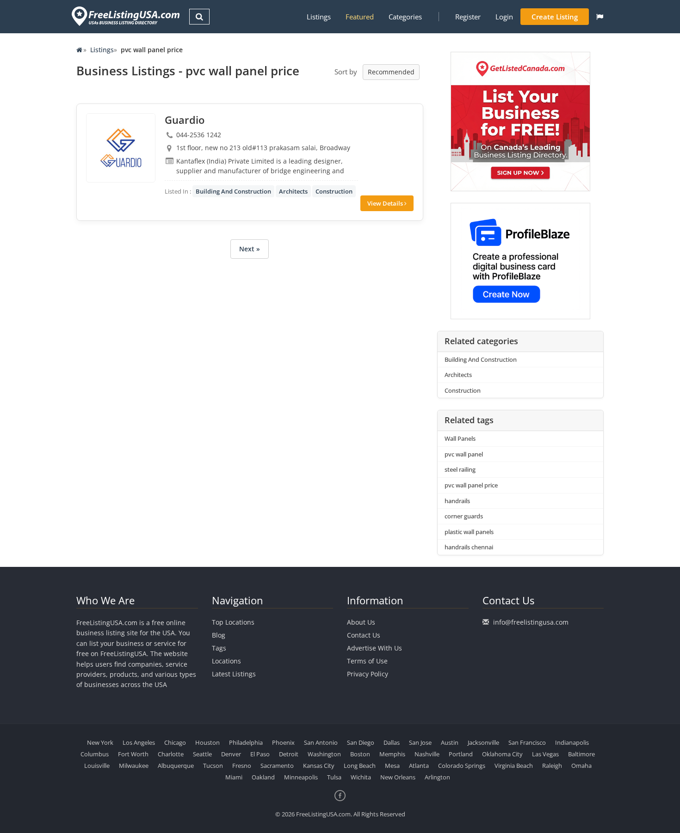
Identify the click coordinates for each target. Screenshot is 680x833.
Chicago (175, 742)
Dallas (391, 742)
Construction (333, 191)
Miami (233, 777)
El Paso (260, 754)
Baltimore (581, 754)
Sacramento (277, 765)
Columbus (94, 754)
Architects (293, 191)
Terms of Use (367, 661)
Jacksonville (483, 742)
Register (468, 16)
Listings (319, 16)
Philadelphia (246, 742)
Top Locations (233, 622)
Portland (461, 754)
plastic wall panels (469, 532)
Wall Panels (460, 438)
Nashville (426, 754)
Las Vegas (545, 754)
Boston (360, 754)
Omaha (581, 765)
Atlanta (419, 765)
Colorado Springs (461, 765)
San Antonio (321, 742)
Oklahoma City (502, 754)
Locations (226, 661)
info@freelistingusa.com (531, 622)
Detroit (288, 754)
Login (504, 16)
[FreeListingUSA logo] (124, 16)
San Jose (420, 742)
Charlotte (171, 754)
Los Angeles (139, 742)
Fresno (241, 765)
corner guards (464, 516)
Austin (449, 742)
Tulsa (334, 777)
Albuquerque (176, 765)
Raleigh (552, 765)
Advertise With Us (374, 648)
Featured (360, 16)
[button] (600, 16)
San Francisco (527, 742)
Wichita (361, 777)
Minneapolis (301, 777)
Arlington (437, 777)
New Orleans (397, 777)
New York (100, 742)
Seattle (202, 754)
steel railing (460, 469)
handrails (457, 501)
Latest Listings (234, 673)
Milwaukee (133, 765)
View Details (385, 203)
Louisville (97, 765)
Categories (405, 16)
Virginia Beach (514, 765)
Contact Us (363, 635)
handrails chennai (469, 547)
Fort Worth (133, 754)
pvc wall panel (464, 454)
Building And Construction (233, 191)
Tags (219, 648)
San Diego (360, 742)
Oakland (263, 777)
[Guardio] (121, 148)
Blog (218, 635)
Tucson (213, 765)
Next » (249, 248)
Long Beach (360, 765)
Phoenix (283, 742)
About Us (361, 622)
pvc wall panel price (471, 485)
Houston (207, 742)
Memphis (392, 754)
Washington (324, 754)
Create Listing (555, 16)
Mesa (392, 765)
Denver (231, 754)
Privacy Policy (367, 673)
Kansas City (318, 765)
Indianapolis (572, 742)
